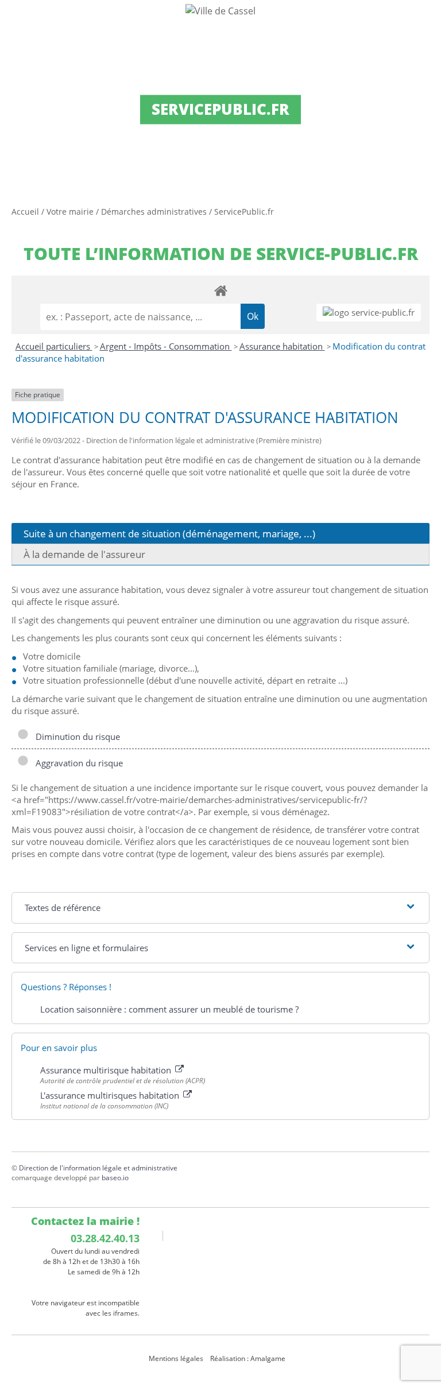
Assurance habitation (282, 346)
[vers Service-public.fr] (368, 312)
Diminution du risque (75, 736)
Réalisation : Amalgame (248, 1358)
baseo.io (115, 1177)
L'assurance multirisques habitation (110, 1095)
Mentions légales (176, 1358)
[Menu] (16, 20)
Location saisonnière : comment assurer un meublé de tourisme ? (169, 1009)
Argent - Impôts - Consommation (166, 346)
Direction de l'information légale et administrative (98, 1168)
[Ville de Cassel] (220, 10)
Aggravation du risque (77, 763)
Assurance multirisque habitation (106, 1070)
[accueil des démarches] (220, 290)
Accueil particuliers (54, 346)
